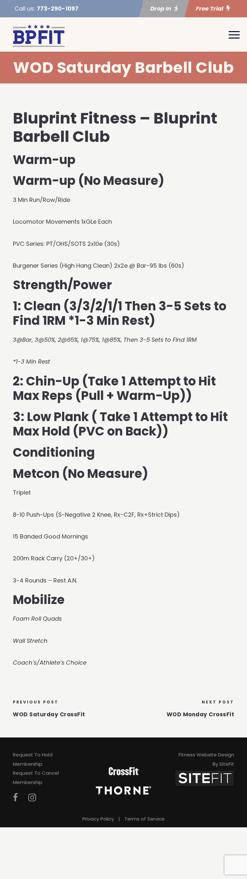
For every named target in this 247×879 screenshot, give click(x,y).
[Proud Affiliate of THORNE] (123, 790)
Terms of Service (144, 818)
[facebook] (15, 797)
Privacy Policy (98, 818)
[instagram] (32, 797)
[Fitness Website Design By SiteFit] (204, 778)
